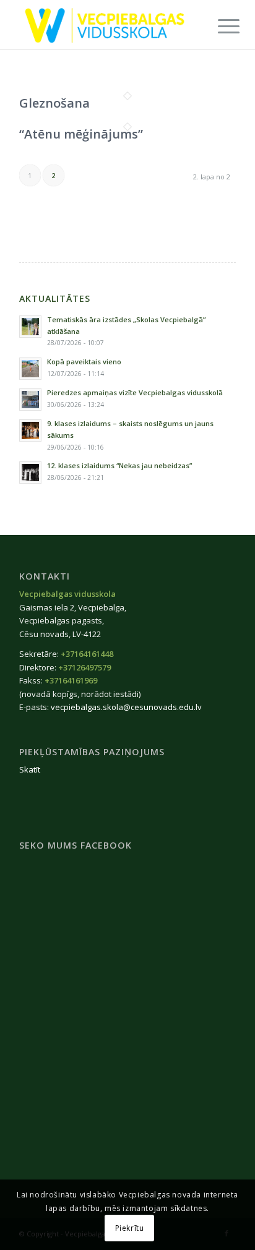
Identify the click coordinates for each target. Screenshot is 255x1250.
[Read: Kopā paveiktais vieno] (30, 368)
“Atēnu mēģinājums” (81, 134)
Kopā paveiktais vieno (84, 361)
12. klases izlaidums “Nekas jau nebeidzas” (119, 465)
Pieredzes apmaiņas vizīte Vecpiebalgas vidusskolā (135, 392)
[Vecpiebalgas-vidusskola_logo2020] (105, 24)
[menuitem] (219, 26)
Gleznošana (54, 103)
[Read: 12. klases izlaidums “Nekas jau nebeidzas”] (30, 472)
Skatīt (29, 769)
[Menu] (219, 26)
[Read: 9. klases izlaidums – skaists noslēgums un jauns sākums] (30, 430)
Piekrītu (129, 1228)
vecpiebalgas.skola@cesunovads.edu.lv (126, 707)
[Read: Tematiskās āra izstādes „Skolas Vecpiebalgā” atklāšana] (30, 326)
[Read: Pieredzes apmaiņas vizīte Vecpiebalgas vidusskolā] (30, 399)
